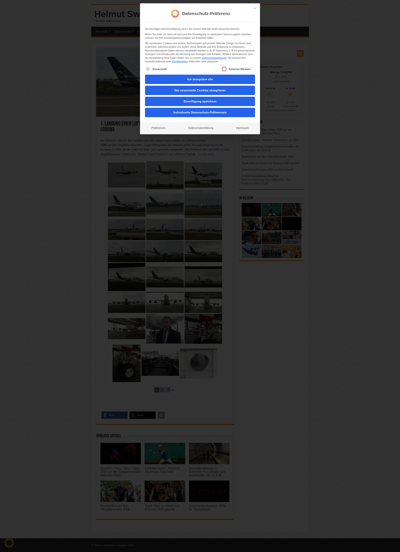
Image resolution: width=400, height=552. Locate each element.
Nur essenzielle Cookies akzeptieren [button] (200, 90)
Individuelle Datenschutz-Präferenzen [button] (200, 112)
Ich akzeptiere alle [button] (200, 79)
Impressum (242, 128)
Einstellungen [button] (180, 61)
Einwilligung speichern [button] (200, 101)
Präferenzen (158, 128)
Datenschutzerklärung (214, 57)
